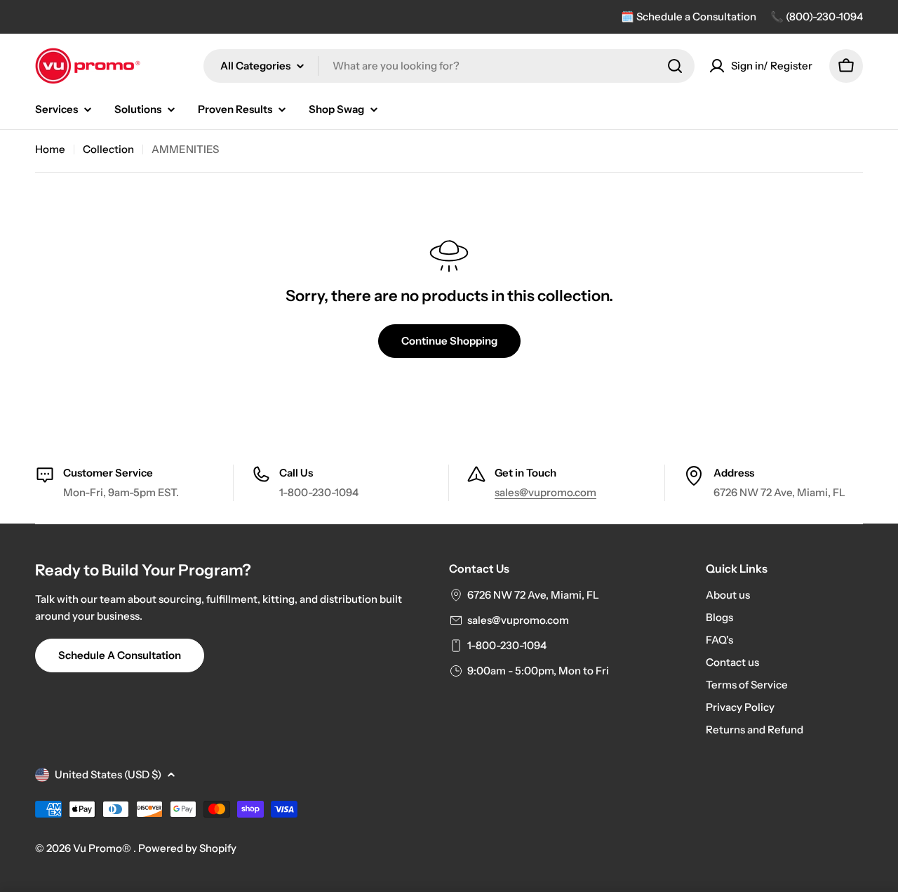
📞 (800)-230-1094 (816, 16)
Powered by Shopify (187, 848)
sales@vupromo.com (545, 492)
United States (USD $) (108, 774)
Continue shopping (449, 340)
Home (50, 149)
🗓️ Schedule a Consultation (688, 16)
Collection (108, 149)
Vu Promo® (103, 848)
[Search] (674, 66)
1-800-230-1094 (507, 645)
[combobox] (449, 66)
